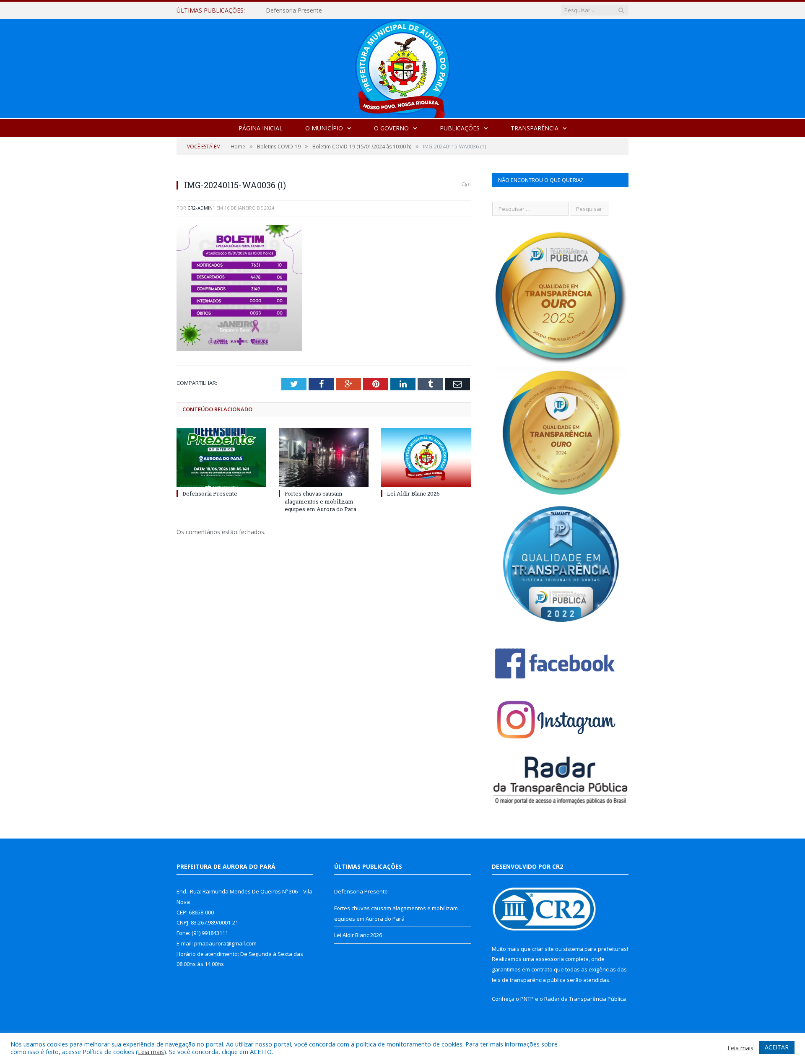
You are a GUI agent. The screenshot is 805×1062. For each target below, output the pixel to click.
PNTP (527, 998)
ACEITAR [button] (777, 1047)
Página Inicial (261, 128)
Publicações (460, 128)
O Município (324, 128)
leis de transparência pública (529, 980)
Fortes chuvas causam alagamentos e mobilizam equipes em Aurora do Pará (362, 10)
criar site (543, 949)
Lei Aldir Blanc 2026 (413, 493)
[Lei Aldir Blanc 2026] (426, 457)
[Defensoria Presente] (221, 457)
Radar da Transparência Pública (585, 998)
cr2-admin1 (201, 208)
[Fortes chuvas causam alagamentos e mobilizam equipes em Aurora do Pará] (324, 457)
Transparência (534, 128)
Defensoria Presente (209, 493)
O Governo (391, 128)
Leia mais (151, 1051)
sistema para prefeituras (595, 949)
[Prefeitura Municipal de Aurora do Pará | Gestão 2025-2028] (402, 67)
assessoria (549, 959)
